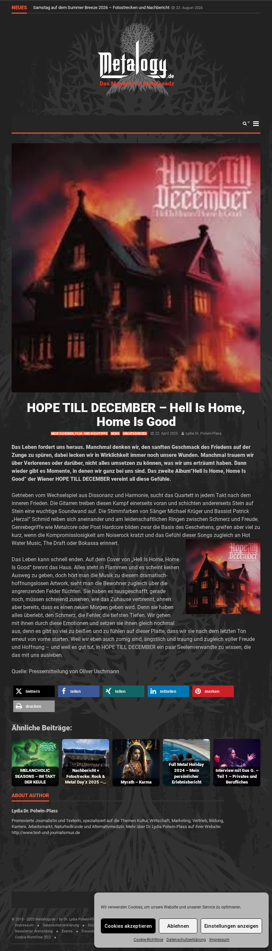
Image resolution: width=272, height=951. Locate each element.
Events (67, 931)
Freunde (88, 931)
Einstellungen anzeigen (231, 926)
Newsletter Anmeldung (34, 931)
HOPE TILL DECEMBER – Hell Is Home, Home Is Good (136, 414)
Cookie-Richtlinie (148, 939)
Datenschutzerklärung (186, 939)
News (115, 433)
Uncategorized (135, 433)
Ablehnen (178, 926)
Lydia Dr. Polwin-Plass (204, 433)
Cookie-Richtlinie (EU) (33, 937)
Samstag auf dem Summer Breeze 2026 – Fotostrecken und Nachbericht (101, 7)
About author (30, 795)
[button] (34, 691)
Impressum (219, 939)
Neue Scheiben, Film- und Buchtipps (79, 433)
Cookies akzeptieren (128, 926)
